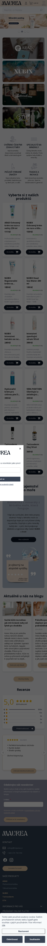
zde (3, 925)
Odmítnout (12, 939)
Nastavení (23, 931)
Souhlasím (35, 939)
